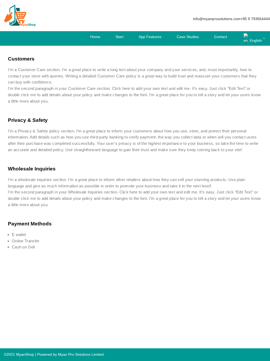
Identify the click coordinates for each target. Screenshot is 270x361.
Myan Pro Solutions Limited (81, 354)
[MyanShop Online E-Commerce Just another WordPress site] (20, 15)
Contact (220, 37)
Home (95, 37)
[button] (264, 38)
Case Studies (188, 37)
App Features (150, 37)
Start (119, 37)
